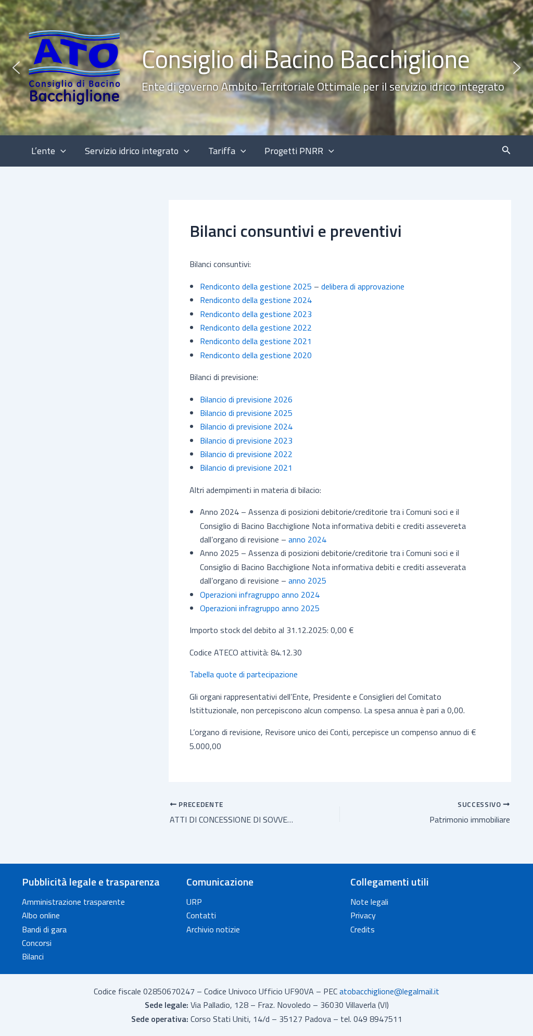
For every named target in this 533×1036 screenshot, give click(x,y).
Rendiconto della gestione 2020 (256, 355)
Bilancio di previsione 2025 (246, 413)
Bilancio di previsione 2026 (246, 399)
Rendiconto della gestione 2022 (256, 327)
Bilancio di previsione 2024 (246, 426)
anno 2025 (307, 580)
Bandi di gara (44, 929)
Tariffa (221, 151)
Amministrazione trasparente (73, 901)
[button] (266, 67)
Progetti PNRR (293, 151)
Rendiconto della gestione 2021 (256, 341)
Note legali (369, 901)
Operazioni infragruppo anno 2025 (260, 608)
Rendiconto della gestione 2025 (256, 286)
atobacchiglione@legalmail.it (389, 991)
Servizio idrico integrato (132, 151)
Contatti (201, 915)
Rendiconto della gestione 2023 (256, 314)
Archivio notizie (213, 929)
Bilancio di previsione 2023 (246, 440)
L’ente (43, 151)
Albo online (41, 915)
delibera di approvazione (362, 286)
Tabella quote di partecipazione (243, 674)
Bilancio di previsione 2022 (246, 454)
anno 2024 (307, 539)
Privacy (363, 915)
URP (194, 901)
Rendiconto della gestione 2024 (256, 300)
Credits (362, 929)
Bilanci (33, 956)
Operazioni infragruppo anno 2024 (260, 594)
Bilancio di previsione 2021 (246, 467)
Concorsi (37, 943)
